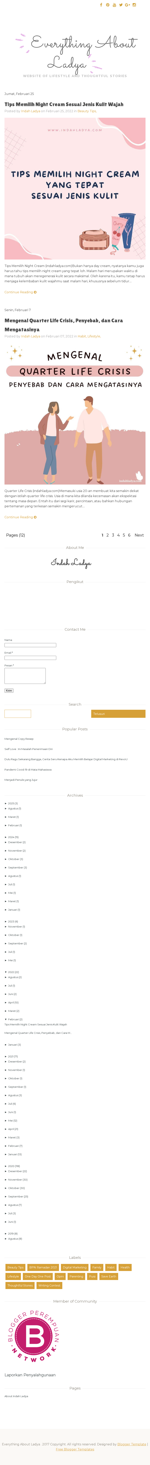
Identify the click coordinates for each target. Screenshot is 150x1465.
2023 (11, 921)
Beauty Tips (15, 1267)
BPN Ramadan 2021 (43, 1267)
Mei (10, 892)
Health (125, 1267)
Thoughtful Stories (20, 1285)
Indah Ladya (30, 111)
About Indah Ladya (16, 1396)
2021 (11, 1056)
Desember (15, 842)
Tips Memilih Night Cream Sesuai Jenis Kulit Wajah (63, 104)
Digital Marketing (75, 1267)
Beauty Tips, (87, 111)
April (11, 1002)
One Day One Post (38, 1276)
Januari (13, 909)
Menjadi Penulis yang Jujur (21, 779)
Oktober (14, 859)
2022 (11, 972)
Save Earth (108, 1276)
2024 (11, 837)
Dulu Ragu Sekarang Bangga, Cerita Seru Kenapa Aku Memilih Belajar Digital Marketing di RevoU (66, 759)
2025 (11, 803)
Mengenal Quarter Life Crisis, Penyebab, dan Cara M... (38, 1032)
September (16, 867)
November (15, 850)
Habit (111, 1267)
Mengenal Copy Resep (19, 738)
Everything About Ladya (83, 54)
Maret (12, 816)
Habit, (83, 336)
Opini (60, 1276)
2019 (11, 1233)
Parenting (76, 1276)
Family (96, 1267)
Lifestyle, (94, 336)
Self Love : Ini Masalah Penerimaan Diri (28, 749)
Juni (11, 994)
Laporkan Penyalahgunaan (30, 1375)
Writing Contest (49, 1285)
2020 (11, 1166)
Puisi (92, 1276)
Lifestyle (13, 1276)
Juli (10, 884)
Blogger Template (131, 1444)
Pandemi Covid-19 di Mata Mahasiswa (28, 769)
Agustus (13, 808)
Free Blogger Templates (75, 1449)
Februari (14, 825)
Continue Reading (19, 292)
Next (139, 535)
